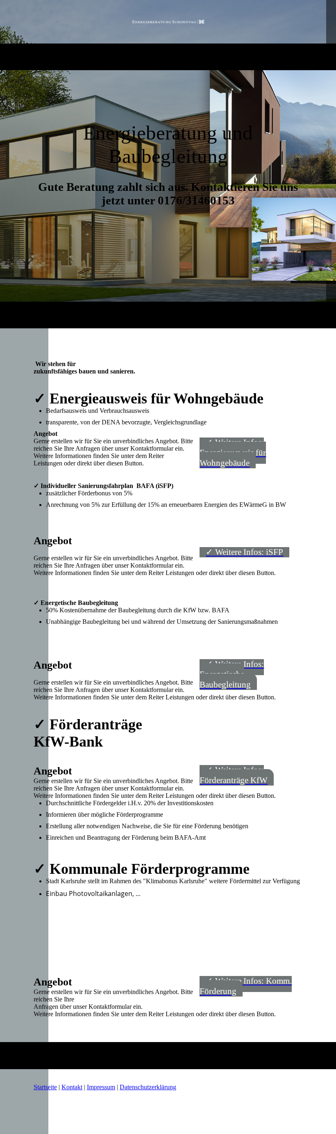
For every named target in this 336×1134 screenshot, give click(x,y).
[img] (168, 21)
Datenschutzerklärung (148, 1087)
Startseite (45, 1087)
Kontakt (71, 1087)
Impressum (101, 1087)
